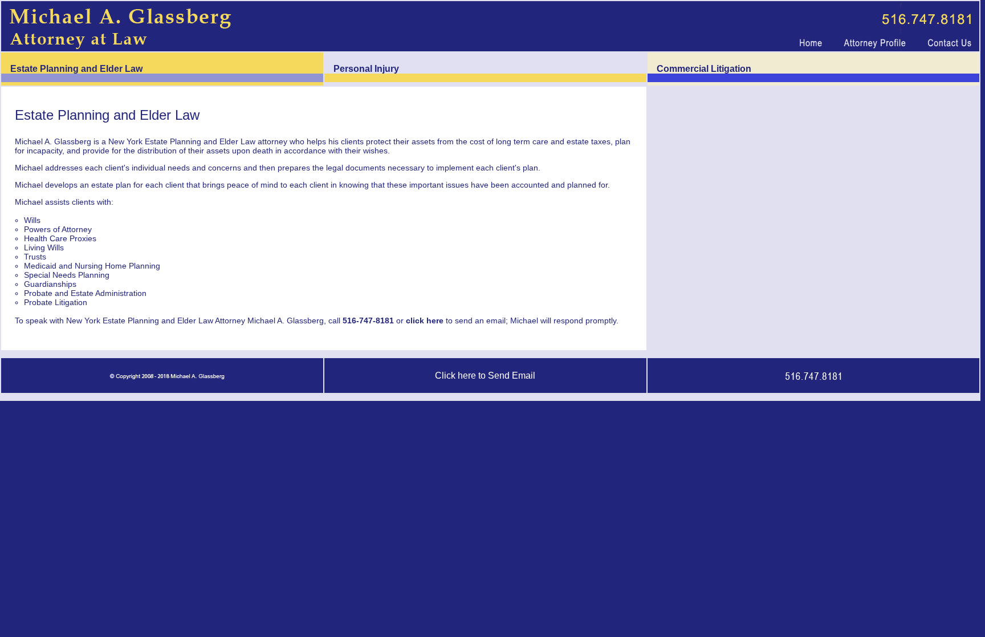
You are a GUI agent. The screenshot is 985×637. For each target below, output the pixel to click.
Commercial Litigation (704, 69)
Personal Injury (366, 69)
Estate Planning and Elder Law (76, 69)
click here (424, 320)
